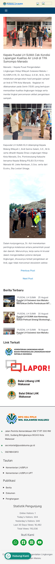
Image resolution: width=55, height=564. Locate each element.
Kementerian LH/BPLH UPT (19, 473)
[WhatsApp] (15, 542)
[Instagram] (31, 542)
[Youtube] (40, 542)
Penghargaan (12, 499)
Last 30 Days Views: (24, 525)
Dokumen (10, 493)
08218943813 (12, 452)
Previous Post (28, 270)
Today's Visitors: (25, 517)
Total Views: (23, 528)
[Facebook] (23, 542)
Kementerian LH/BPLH (17, 467)
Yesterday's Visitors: (25, 521)
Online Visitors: (27, 513)
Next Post (28, 278)
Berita (9, 487)
